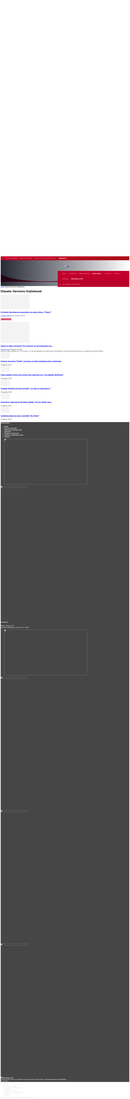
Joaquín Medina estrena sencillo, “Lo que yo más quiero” (25, 389)
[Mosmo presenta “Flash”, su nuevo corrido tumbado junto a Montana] (5, 358)
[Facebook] (116, 258)
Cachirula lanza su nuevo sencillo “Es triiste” (20, 416)
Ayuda (6, 426)
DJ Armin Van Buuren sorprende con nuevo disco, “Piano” (26, 312)
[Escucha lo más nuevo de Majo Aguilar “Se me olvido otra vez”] (5, 399)
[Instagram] (120, 258)
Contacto (7, 436)
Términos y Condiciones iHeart (13, 435)
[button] (69, 284)
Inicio (2, 287)
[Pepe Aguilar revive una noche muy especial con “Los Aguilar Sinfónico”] (5, 371)
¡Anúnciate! (7, 431)
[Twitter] (124, 258)
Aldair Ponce (5, 349)
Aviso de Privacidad (10, 428)
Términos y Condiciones (11, 433)
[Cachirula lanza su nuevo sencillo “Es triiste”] (5, 412)
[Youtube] (127, 258)
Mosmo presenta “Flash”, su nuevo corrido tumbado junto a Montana (31, 361)
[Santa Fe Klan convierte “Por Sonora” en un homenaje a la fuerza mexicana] (15, 342)
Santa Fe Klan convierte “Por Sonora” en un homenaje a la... (27, 346)
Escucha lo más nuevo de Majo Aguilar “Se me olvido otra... (26, 402)
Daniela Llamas (6, 316)
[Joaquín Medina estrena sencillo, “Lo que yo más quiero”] (5, 385)
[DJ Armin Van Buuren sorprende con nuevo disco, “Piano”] (15, 308)
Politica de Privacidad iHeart (13, 430)
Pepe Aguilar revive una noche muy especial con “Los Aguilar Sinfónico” (32, 375)
